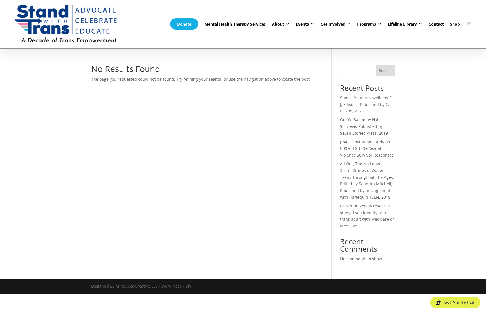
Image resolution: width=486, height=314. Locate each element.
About (278, 24)
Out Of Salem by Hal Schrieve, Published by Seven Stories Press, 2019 (364, 126)
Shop (455, 24)
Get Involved (333, 24)
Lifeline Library (402, 24)
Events (302, 24)
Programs (366, 24)
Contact (436, 24)
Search (385, 70)
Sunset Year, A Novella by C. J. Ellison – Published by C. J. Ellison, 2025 (366, 104)
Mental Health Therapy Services (235, 24)
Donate (184, 24)
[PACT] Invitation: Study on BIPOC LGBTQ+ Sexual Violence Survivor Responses (367, 148)
